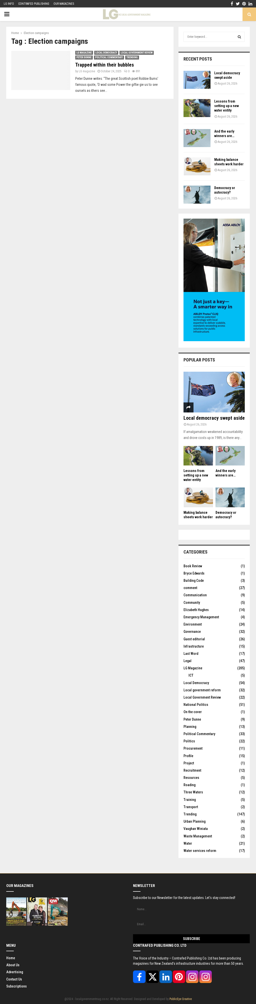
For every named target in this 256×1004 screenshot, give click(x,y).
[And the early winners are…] (197, 138)
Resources (191, 778)
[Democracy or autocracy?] (197, 195)
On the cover (193, 712)
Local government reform (202, 690)
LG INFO (9, 4)
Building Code (194, 581)
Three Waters (193, 792)
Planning (190, 727)
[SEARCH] (239, 37)
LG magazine (87, 71)
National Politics (196, 705)
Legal (188, 661)
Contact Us (14, 979)
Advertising (14, 972)
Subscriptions (16, 986)
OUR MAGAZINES (64, 4)
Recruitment (192, 770)
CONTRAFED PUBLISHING (33, 4)
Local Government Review (136, 52)
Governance (192, 632)
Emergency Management (201, 617)
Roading (190, 785)
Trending (132, 57)
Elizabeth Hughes (196, 610)
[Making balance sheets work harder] (197, 166)
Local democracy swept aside (214, 418)
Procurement (193, 748)
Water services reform (200, 851)
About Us (13, 965)
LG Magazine (84, 52)
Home (10, 958)
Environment (193, 624)
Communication (195, 595)
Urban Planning (195, 821)
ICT (191, 675)
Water (188, 843)
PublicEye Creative (181, 999)
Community (192, 603)
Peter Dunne (84, 57)
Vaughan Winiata (196, 829)
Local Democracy (106, 52)
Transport (191, 807)
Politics (189, 741)
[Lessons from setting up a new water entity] (197, 108)
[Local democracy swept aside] (197, 80)
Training (190, 800)
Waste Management (198, 836)
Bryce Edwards (194, 573)
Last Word (191, 654)
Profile (188, 756)
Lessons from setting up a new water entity (226, 105)
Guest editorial (194, 639)
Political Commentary (109, 57)
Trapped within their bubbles (104, 65)
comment (190, 588)
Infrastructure (194, 646)
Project (189, 763)
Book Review (193, 566)
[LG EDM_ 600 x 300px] (214, 340)
